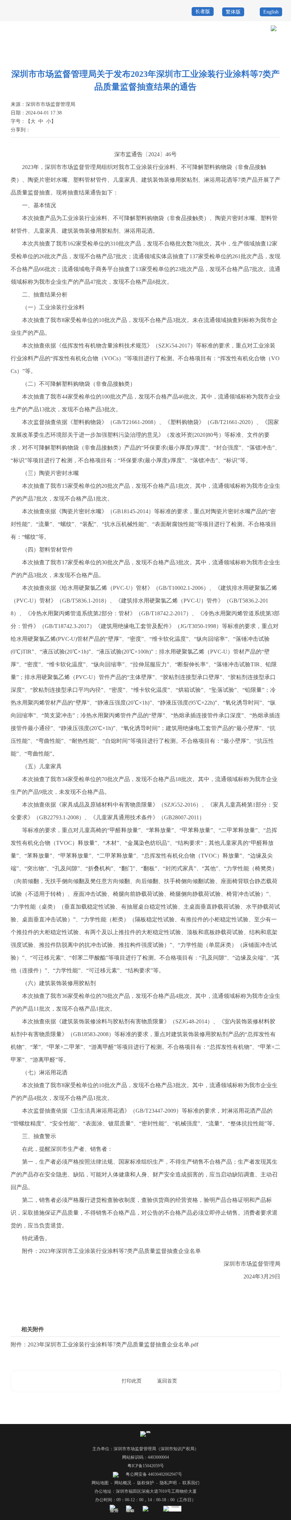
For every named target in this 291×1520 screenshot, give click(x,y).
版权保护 (145, 1482)
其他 (176, 53)
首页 (141, 53)
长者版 (202, 11)
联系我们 (190, 1482)
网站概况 (122, 1482)
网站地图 (100, 1482)
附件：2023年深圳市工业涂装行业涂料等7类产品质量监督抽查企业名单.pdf (104, 1344)
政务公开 (159, 53)
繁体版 (233, 12)
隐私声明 (168, 1482)
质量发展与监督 (222, 53)
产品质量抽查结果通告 (262, 53)
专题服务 (193, 53)
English (271, 12)
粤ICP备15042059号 (145, 1465)
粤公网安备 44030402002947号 (153, 1474)
